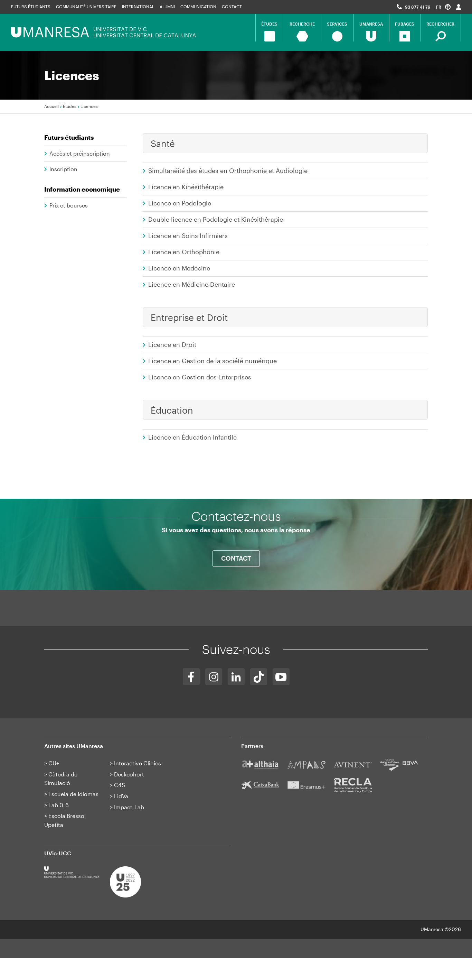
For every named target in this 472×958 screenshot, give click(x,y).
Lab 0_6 (58, 805)
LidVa (121, 796)
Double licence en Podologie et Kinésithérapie (215, 219)
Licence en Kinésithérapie (186, 187)
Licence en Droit (172, 344)
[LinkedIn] (236, 676)
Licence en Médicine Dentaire (191, 284)
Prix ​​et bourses (68, 205)
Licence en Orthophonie (183, 252)
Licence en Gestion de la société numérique (212, 361)
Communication (198, 6)
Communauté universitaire (86, 6)
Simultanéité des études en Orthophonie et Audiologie (228, 170)
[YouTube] (281, 676)
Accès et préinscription (79, 153)
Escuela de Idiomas (73, 794)
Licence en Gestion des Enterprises (199, 377)
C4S (119, 785)
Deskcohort (129, 774)
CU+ (53, 763)
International (138, 6)
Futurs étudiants (30, 6)
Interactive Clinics (137, 763)
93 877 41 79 (418, 6)
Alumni (167, 6)
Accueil (51, 106)
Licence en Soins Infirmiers (188, 235)
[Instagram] (213, 676)
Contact (232, 6)
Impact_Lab (129, 807)
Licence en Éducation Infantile (192, 437)
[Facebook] (191, 676)
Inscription (63, 169)
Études (69, 106)
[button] (443, 7)
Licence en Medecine (179, 268)
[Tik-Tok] (258, 676)
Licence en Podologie (179, 203)
